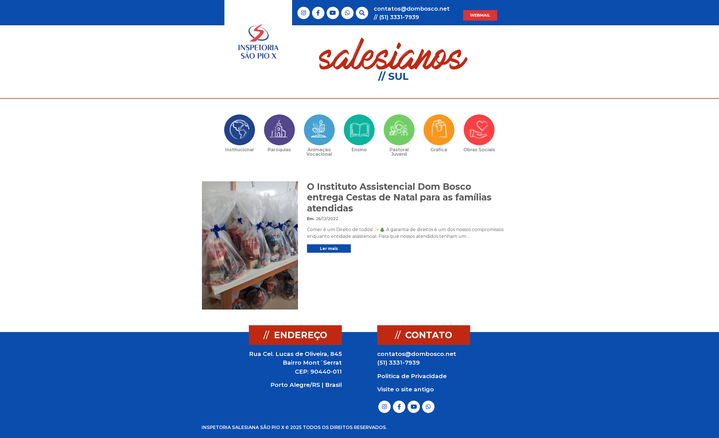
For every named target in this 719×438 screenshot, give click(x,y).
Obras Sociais (479, 149)
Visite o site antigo (405, 389)
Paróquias (279, 149)
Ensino (359, 149)
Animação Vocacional (319, 152)
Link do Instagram (303, 13)
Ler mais (329, 248)
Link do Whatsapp (347, 13)
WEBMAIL (480, 15)
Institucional (239, 149)
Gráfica (439, 149)
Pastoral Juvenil (399, 152)
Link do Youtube (332, 13)
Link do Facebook (318, 13)
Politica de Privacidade (412, 376)
